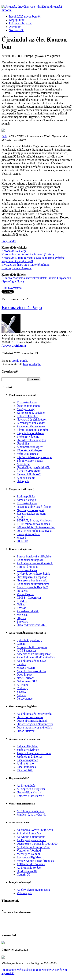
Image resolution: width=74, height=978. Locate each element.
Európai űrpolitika (27, 566)
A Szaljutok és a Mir (29, 833)
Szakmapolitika (26, 496)
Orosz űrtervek (26, 731)
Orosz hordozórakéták (30, 717)
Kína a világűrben (27, 760)
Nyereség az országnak (30, 510)
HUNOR (22, 541)
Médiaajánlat (24, 969)
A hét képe (23, 464)
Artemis (21, 695)
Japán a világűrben (28, 749)
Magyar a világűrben (29, 857)
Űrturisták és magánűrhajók (33, 467)
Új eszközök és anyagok (31, 440)
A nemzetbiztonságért (30, 447)
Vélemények (24, 893)
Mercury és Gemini (28, 854)
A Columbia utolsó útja (30, 811)
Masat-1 (21, 537)
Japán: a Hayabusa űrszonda (34, 753)
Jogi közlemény (42, 969)
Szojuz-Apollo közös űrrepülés (35, 860)
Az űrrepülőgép (26, 785)
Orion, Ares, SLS (27, 681)
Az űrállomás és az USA (31, 660)
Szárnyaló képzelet (28, 453)
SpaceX (21, 691)
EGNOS (22, 601)
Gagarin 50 (23, 874)
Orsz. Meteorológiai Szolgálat (34, 530)
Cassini (21, 643)
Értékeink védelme (28, 436)
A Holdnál (23, 684)
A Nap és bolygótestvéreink (33, 573)
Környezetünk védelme (31, 412)
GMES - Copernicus (29, 597)
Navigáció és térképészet (31, 419)
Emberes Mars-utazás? (30, 795)
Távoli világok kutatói (30, 460)
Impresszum (9, 969)
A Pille (21, 517)
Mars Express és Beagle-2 (32, 587)
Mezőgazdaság (26, 409)
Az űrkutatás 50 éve (29, 867)
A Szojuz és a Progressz (31, 789)
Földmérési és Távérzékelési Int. (36, 527)
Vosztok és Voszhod (29, 850)
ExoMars (22, 621)
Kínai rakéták (25, 770)
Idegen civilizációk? (29, 474)
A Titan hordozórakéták (31, 864)
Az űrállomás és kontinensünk (35, 563)
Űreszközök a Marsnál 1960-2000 (37, 843)
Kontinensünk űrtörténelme (33, 583)
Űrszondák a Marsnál (29, 792)
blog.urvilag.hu (32, 364)
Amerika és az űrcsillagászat (33, 654)
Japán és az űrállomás (30, 756)
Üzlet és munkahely (28, 405)
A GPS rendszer (26, 650)
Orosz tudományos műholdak (34, 727)
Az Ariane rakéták (28, 611)
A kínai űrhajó (25, 763)
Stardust (21, 664)
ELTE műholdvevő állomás (33, 523)
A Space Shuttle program (32, 647)
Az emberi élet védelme (31, 426)
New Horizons (25, 678)
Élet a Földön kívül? (29, 471)
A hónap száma (26, 477)
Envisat (21, 607)
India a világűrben (27, 746)
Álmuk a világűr (26, 499)
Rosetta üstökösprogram (31, 513)
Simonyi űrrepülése (28, 534)
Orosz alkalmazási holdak (32, 720)
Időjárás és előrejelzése (30, 433)
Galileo (21, 604)
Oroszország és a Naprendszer (35, 724)
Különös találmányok (29, 450)
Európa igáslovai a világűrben (34, 556)
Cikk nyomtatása (12, 287)
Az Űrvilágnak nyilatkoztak (33, 889)
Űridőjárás (23, 481)
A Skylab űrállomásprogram (33, 847)
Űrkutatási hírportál (20, 23)
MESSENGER (26, 667)
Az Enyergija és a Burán (31, 840)
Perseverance (24, 698)
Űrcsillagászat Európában (32, 577)
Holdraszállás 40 (27, 871)
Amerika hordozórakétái (31, 671)
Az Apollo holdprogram (31, 836)
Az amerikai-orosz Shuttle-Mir (35, 830)
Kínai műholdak (26, 766)
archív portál (19, 360)
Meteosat (22, 614)
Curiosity (22, 688)
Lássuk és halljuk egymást (32, 429)
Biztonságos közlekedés (31, 423)
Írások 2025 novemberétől (24, 16)
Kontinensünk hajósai (30, 559)
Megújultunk (16, 20)
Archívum (15, 26)
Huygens (22, 590)
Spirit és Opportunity (29, 640)
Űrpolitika (23, 443)
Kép (4, 136)
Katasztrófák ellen (27, 416)
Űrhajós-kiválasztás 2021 (32, 625)
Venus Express (25, 594)
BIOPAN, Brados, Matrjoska (34, 520)
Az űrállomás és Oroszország (34, 713)
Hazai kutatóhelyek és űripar (34, 506)
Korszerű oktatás (27, 402)
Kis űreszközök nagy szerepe (34, 457)
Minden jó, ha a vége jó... (32, 814)
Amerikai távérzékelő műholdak (36, 657)
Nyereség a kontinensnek (32, 580)
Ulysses (21, 618)
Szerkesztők (16, 30)
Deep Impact (24, 674)
